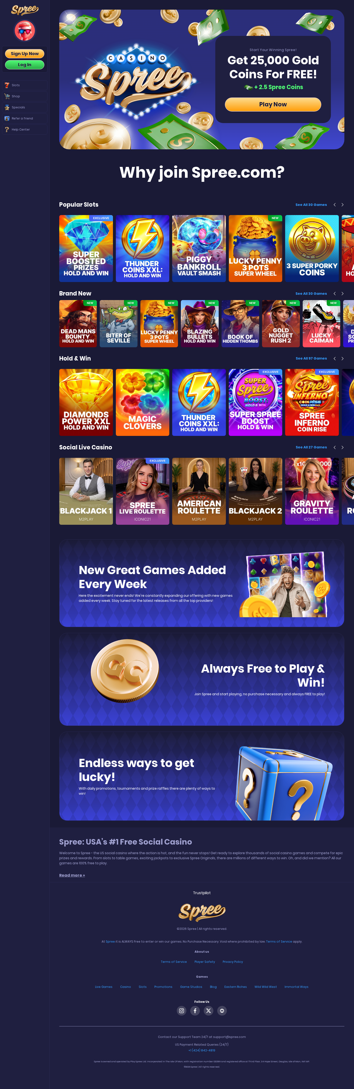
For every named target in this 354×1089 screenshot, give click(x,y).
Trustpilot (202, 893)
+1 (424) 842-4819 (201, 1050)
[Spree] (25, 10)
